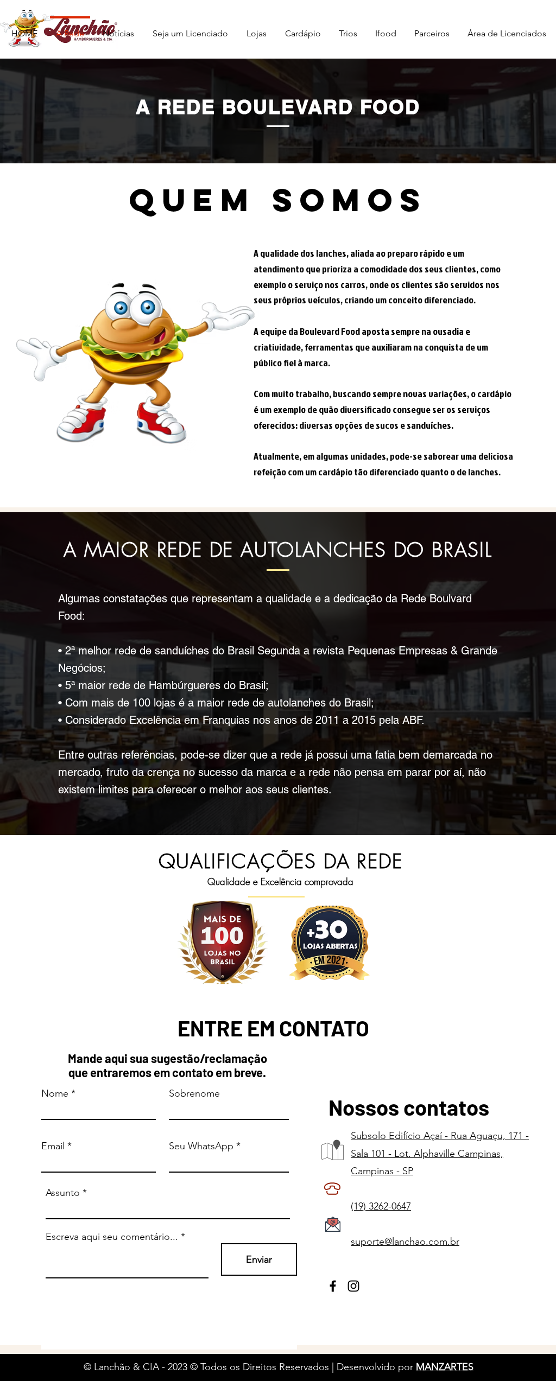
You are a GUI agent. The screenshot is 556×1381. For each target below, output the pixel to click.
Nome (54, 1093)
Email (53, 1146)
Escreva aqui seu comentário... (112, 1237)
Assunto (63, 1193)
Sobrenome (194, 1093)
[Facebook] (332, 1286)
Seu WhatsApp (201, 1146)
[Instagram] (353, 1286)
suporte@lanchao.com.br (405, 1242)
